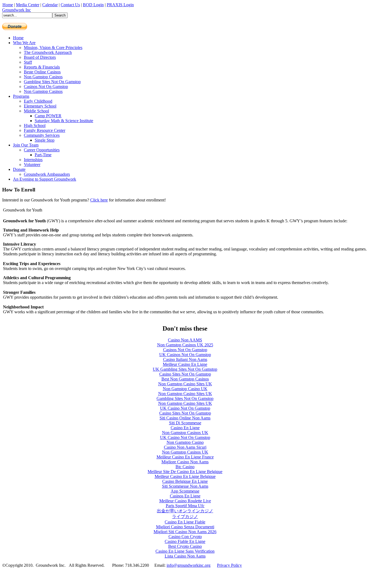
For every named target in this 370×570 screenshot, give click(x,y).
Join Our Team (25, 145)
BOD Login (93, 4)
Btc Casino (185, 466)
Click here (99, 200)
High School (35, 125)
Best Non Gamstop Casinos (185, 379)
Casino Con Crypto (185, 536)
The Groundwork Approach (48, 52)
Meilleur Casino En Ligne (185, 364)
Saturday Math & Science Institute (64, 120)
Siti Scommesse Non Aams (185, 486)
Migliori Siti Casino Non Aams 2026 (185, 531)
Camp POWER (48, 115)
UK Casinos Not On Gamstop (185, 354)
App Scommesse (185, 491)
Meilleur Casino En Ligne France (185, 457)
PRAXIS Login (120, 4)
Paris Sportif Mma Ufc (185, 505)
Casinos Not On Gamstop (46, 86)
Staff (28, 62)
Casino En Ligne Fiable (185, 522)
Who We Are (24, 42)
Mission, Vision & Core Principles (53, 47)
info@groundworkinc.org (188, 565)
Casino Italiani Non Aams (185, 359)
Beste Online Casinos (42, 72)
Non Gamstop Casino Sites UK (185, 384)
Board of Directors (40, 57)
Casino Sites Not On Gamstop (185, 374)
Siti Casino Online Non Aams (185, 418)
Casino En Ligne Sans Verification (185, 551)
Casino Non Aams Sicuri (185, 447)
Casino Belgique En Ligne (185, 481)
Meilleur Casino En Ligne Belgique (185, 476)
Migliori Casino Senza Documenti (185, 527)
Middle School (36, 111)
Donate (19, 169)
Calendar (50, 4)
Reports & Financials (42, 67)
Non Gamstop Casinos (43, 76)
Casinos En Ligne (185, 496)
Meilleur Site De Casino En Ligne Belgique (185, 471)
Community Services (42, 135)
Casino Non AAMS (185, 340)
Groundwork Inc (16, 10)
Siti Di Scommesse (185, 423)
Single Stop (44, 140)
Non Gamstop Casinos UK (185, 432)
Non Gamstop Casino (185, 442)
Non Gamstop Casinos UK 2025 (185, 345)
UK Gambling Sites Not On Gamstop (185, 369)
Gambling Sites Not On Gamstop (52, 81)
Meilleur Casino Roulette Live (185, 501)
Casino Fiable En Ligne (185, 541)
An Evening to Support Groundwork (44, 179)
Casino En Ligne (185, 427)
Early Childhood (38, 101)
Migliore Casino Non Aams (185, 462)
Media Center (27, 4)
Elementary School (40, 106)
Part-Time (43, 154)
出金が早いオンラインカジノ (185, 511)
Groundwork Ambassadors (47, 174)
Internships (33, 159)
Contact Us (70, 4)
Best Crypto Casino (185, 546)
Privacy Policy (229, 565)
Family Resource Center (44, 130)
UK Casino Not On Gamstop (185, 408)
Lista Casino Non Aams (185, 556)
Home (7, 4)
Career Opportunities (42, 150)
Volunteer (32, 164)
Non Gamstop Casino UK (185, 388)
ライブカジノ (185, 516)
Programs (21, 96)
